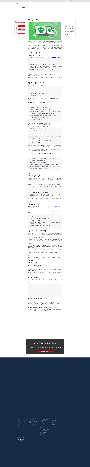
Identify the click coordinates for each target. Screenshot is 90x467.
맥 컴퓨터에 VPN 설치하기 (69, 26)
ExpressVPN (56, 206)
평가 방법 (71, 0)
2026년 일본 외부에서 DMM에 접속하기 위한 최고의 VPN (44, 424)
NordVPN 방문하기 (21, 22)
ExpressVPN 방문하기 (21, 29)
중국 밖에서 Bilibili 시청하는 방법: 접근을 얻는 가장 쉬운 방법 (44, 433)
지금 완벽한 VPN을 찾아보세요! (45, 351)
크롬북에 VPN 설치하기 (68, 36)
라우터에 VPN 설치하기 (68, 34)
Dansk (64, 421)
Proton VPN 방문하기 (21, 33)
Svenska (64, 417)
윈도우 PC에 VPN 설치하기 (69, 24)
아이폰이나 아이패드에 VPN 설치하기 (69, 32)
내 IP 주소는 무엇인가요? (21, 421)
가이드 (19, 419)
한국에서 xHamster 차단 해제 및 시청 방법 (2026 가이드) (44, 416)
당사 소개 (19, 423)
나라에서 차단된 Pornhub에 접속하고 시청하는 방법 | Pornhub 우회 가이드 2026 (44, 420)
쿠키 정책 (19, 430)
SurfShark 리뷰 (54, 420)
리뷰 (18, 417)
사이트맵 (19, 432)
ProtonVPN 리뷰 (54, 422)
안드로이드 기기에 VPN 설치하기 (69, 29)
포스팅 (19, 7)
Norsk (64, 419)
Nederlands (64, 415)
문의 (18, 425)
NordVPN (32, 150)
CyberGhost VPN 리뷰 (55, 424)
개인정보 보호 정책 (20, 427)
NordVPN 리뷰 (54, 418)
